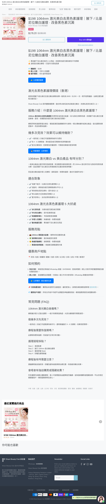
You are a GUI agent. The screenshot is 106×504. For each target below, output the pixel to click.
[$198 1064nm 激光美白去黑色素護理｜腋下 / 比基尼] (13, 28)
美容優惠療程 (20, 9)
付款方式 (30, 490)
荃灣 (69, 388)
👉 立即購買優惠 (37, 80)
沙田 (55, 388)
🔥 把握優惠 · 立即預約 (39, 151)
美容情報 (87, 9)
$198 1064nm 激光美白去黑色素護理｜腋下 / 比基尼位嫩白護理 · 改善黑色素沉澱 (16, 435)
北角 (41, 388)
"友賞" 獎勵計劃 (65, 9)
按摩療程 (32, 9)
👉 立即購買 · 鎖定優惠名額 (41, 281)
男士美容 (42, 9)
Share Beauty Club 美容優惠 (38, 26)
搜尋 (96, 9)
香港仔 (90, 388)
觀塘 (73, 388)
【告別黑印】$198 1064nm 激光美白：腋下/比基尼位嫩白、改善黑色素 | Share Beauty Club (35, 14)
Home (4, 14)
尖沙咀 (46, 388)
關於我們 (77, 9)
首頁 (10, 9)
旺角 (51, 388)
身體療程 (79, 388)
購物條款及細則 (54, 490)
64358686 (39, 464)
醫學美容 (52, 9)
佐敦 (33, 388)
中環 (29, 388)
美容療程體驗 (62, 388)
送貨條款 (75, 490)
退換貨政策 (65, 490)
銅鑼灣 (85, 388)
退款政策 (93, 287)
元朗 (37, 388)
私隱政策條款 (41, 490)
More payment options (85, 45)
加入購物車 (47, 40)
